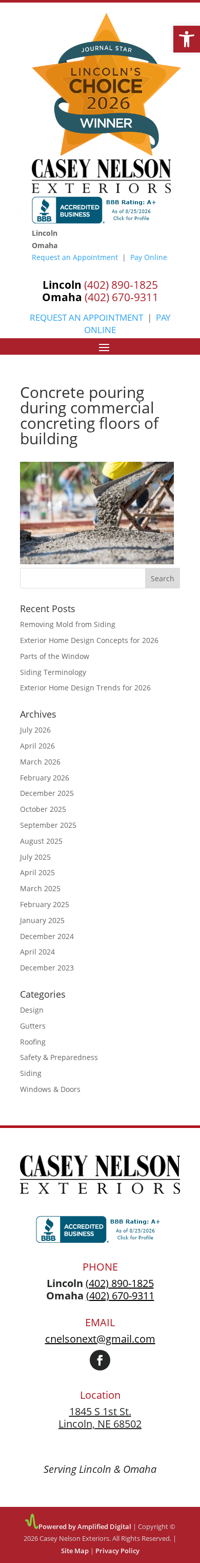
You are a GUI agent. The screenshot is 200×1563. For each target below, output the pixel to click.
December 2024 (47, 936)
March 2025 (40, 888)
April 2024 (37, 952)
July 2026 (35, 730)
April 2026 (37, 746)
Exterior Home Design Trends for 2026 (85, 687)
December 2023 (47, 967)
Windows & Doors (50, 1089)
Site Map (75, 1550)
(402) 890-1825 (83, 233)
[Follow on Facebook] (100, 1360)
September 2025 (48, 825)
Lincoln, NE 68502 (100, 1424)
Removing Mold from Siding (67, 624)
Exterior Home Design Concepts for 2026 (89, 640)
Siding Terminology (53, 672)
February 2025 (44, 904)
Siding (31, 1073)
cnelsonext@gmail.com (100, 1339)
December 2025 (47, 793)
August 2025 (41, 841)
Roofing (33, 1042)
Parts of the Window (54, 656)
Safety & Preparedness (59, 1057)
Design (32, 1010)
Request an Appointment (75, 257)
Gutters (33, 1026)
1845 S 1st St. (100, 1411)
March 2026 (40, 762)
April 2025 (37, 872)
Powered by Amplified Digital (84, 1526)
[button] (186, 39)
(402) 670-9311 (83, 245)
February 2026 (44, 778)
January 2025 (42, 920)
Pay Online (148, 257)
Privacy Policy (117, 1550)
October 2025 (43, 809)
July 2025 (35, 857)
